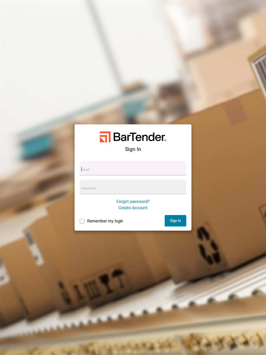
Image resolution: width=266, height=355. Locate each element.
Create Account (133, 207)
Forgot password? (133, 201)
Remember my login (105, 220)
